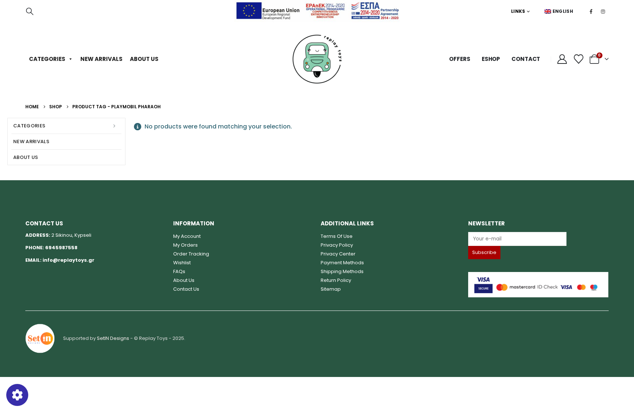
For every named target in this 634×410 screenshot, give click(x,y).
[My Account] (562, 59)
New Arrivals (101, 59)
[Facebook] (591, 11)
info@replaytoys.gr (68, 260)
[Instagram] (603, 11)
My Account (187, 236)
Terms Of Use (337, 236)
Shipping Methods (342, 271)
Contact (525, 59)
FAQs (179, 271)
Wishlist (182, 262)
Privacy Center (338, 253)
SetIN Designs (113, 338)
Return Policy (336, 280)
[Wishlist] (578, 59)
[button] (29, 11)
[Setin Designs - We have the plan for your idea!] (40, 338)
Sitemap (331, 289)
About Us (144, 59)
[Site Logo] (317, 59)
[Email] (538, 239)
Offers (459, 59)
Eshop (491, 59)
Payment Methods (342, 262)
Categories (47, 59)
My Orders (185, 245)
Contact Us (186, 289)
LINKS (518, 11)
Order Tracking (191, 253)
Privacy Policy (337, 245)
